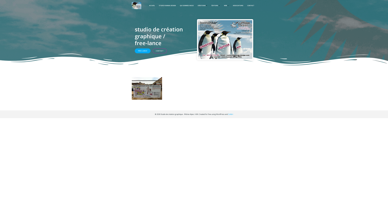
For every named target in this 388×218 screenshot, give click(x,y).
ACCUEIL (152, 5)
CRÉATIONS (202, 5)
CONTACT (250, 5)
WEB (225, 5)
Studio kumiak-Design (167, 5)
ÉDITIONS (214, 5)
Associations (238, 5)
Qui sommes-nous (187, 5)
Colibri (230, 114)
